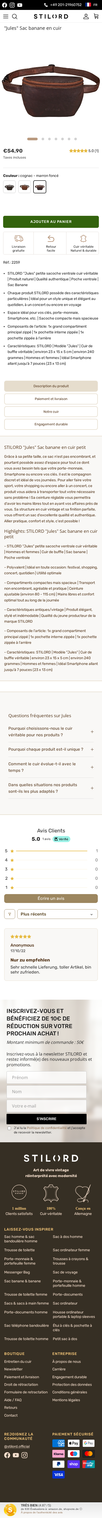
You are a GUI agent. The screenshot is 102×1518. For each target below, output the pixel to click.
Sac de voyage (65, 1272)
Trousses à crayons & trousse (70, 1261)
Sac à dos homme (68, 1237)
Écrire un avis (51, 898)
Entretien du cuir (17, 1361)
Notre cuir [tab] (51, 412)
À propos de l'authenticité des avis (42, 1512)
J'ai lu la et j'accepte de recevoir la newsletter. (49, 1130)
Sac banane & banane (22, 1281)
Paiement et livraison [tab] (51, 399)
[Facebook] (4, 5)
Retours (10, 1407)
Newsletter (13, 1369)
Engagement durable (69, 1377)
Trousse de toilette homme (26, 1339)
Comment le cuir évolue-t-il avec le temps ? (42, 767)
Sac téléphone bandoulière (26, 1325)
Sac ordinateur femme (71, 1250)
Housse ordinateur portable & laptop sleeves (74, 1314)
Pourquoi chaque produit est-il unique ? (45, 749)
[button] (78, 151)
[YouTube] (19, 5)
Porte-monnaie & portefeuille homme (69, 1283)
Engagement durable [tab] (51, 424)
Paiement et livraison (21, 1377)
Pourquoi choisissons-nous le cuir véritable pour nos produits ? (40, 731)
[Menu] (6, 16)
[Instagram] (12, 5)
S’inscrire (46, 1119)
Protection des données (72, 1384)
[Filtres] (9, 914)
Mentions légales (66, 1400)
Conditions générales (69, 1392)
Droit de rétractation (21, 1384)
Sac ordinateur (65, 1303)
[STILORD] (51, 16)
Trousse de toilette (19, 1250)
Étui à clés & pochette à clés (72, 1327)
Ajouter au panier (51, 221)
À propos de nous (66, 1361)
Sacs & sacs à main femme (26, 1303)
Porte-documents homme (26, 1312)
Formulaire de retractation (26, 1392)
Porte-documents (68, 1294)
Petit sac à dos (65, 1339)
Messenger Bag (17, 1272)
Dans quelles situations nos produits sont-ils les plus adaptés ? (42, 788)
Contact (11, 1415)
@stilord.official (17, 1446)
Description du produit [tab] (51, 386)
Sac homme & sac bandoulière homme (20, 1239)
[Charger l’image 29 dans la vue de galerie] (51, 84)
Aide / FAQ (12, 1400)
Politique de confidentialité (47, 1128)
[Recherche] (17, 16)
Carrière (59, 1369)
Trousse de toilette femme (25, 1294)
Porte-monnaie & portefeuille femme (20, 1261)
